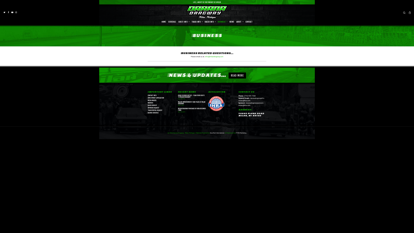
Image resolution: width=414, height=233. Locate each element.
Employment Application (156, 98)
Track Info (196, 22)
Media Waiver (152, 100)
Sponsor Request (153, 108)
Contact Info (152, 95)
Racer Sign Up (152, 105)
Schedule (172, 22)
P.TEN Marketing (241, 133)
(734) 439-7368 (250, 96)
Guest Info (182, 22)
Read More (237, 75)
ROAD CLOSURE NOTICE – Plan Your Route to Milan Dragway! (191, 96)
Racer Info (209, 22)
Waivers (150, 103)
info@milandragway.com (214, 56)
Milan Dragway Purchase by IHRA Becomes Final (192, 109)
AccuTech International (217, 133)
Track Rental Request (155, 110)
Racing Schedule (153, 113)
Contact (248, 22)
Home (164, 22)
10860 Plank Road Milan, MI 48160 (251, 114)
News (232, 22)
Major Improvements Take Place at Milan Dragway (191, 102)
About (238, 22)
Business (221, 22)
